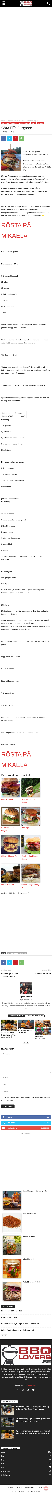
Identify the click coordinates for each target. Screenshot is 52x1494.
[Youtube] (33, 1390)
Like (47, 1117)
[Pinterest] (15, 138)
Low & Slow (5, 1471)
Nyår (3, 1460)
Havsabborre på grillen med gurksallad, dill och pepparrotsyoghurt (33, 1420)
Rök (2, 1464)
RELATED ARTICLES (16, 1016)
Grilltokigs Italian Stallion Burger (9, 974)
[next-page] (27, 1042)
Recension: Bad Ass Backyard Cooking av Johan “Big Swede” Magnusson (32, 1407)
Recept (3, 1452)
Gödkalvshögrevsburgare (30, 886)
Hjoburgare (25, 828)
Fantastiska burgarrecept (40, 1037)
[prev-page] (24, 1042)
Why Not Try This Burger (28, 800)
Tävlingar (5, 123)
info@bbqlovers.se (30, 1385)
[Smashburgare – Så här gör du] (26, 1024)
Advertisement (30, 1487)
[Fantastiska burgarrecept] (43, 1027)
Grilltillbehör (5, 1475)
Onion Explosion (7, 885)
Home (3, 121)
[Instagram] (23, 1390)
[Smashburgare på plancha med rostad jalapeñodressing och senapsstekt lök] (9, 1025)
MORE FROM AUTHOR (35, 1016)
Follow (46, 1123)
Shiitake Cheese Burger (10, 856)
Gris (2, 1467)
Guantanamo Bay (42, 973)
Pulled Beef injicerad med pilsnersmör (18, 1330)
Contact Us (41, 1487)
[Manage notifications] (46, 1488)
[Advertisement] (26, 35)
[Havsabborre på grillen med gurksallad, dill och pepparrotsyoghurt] (7, 1422)
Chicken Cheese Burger (7, 829)
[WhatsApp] (21, 138)
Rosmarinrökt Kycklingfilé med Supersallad (20, 1323)
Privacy (19, 1487)
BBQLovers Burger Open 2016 (16, 121)
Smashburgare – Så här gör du (25, 1031)
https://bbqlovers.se (26, 999)
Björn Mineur (26, 996)
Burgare (40, 123)
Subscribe (45, 1128)
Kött (33, 123)
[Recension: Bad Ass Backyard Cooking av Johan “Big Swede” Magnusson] (7, 1410)
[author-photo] (26, 988)
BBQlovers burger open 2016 (17, 953)
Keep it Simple (7, 799)
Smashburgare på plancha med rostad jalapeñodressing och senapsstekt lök (8, 1034)
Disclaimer (10, 1487)
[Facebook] (3, 138)
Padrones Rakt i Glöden (11, 1311)
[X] (9, 138)
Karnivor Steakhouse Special (29, 857)
